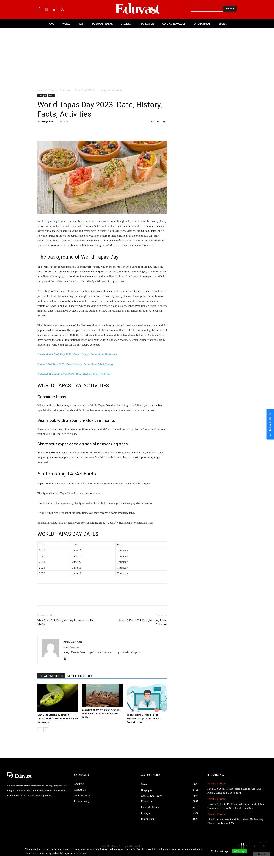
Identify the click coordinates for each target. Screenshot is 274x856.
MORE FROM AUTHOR (80, 676)
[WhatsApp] (67, 130)
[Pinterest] (58, 130)
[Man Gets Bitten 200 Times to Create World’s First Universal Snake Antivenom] (57, 698)
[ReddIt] (84, 130)
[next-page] (45, 729)
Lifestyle (51, 90)
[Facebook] (39, 10)
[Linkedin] (55, 10)
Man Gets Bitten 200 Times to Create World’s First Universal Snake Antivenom (57, 718)
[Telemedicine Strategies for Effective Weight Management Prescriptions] (147, 698)
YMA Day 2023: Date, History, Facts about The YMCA (65, 622)
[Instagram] (47, 10)
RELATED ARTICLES (51, 676)
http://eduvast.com (71, 647)
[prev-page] (39, 729)
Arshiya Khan (47, 121)
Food (61, 90)
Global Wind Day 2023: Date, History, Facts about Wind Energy (75, 364)
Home (40, 90)
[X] (62, 10)
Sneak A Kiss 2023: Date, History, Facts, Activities (142, 622)
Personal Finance (216, 783)
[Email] (92, 130)
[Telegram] (101, 130)
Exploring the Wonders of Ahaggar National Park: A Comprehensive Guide (101, 713)
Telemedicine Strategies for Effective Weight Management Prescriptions (143, 718)
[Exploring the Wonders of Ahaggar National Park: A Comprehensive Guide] (102, 695)
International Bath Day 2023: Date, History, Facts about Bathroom (77, 354)
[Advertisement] (137, 56)
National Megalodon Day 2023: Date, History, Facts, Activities (74, 373)
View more (82, 853)
